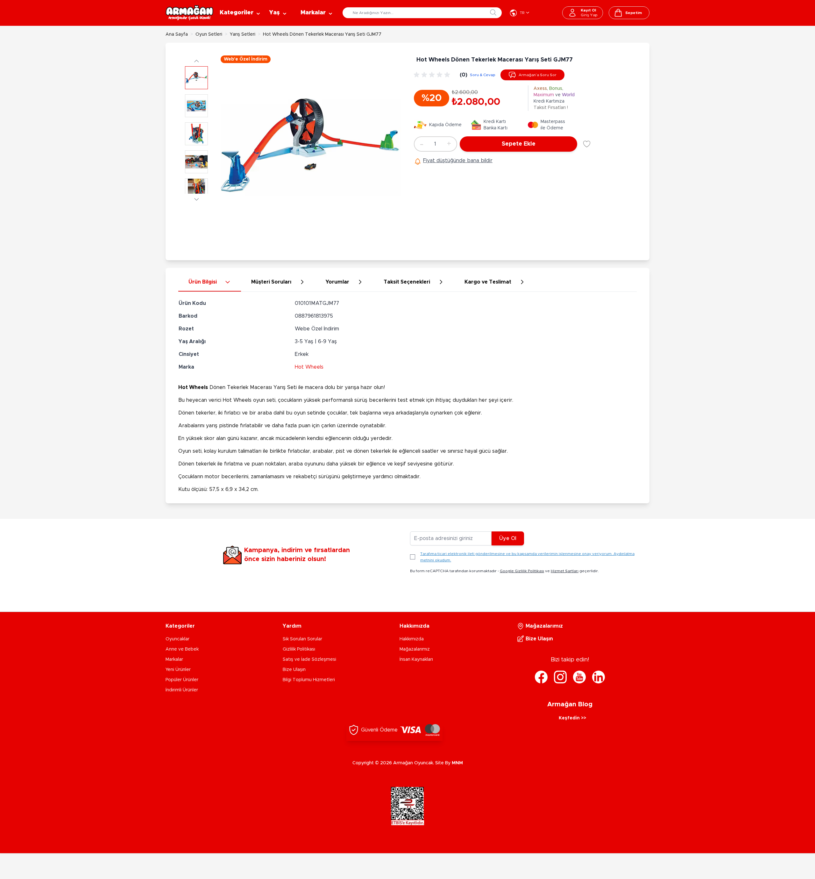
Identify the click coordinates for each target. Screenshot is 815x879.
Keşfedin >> (572, 718)
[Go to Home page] (189, 12)
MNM (457, 763)
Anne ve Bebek (182, 649)
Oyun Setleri (208, 34)
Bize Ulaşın (294, 669)
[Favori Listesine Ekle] (586, 144)
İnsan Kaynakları (416, 659)
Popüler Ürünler (182, 680)
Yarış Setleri (242, 34)
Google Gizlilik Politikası (522, 571)
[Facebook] (541, 677)
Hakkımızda (412, 639)
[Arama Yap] (493, 12)
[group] (433, 75)
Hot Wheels (309, 367)
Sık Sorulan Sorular (302, 639)
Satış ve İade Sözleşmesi (309, 659)
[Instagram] (560, 677)
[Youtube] (579, 677)
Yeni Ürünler (178, 669)
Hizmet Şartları (564, 571)
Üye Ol (507, 538)
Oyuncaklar (177, 639)
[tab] (209, 282)
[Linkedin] (598, 677)
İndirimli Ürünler (182, 690)
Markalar (174, 659)
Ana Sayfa (177, 34)
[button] (196, 60)
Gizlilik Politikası (299, 649)
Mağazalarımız (415, 649)
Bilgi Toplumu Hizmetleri (309, 680)
